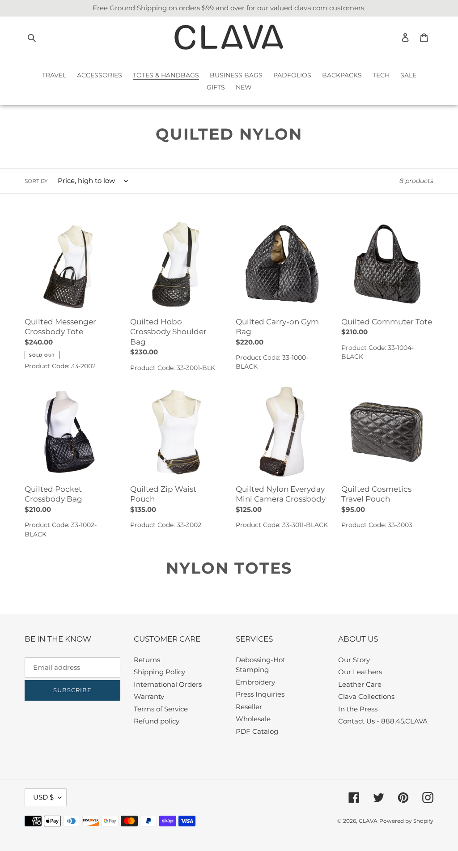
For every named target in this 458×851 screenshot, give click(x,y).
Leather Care (360, 684)
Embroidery (255, 682)
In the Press (357, 709)
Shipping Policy (159, 672)
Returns (147, 659)
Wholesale (253, 719)
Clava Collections (366, 696)
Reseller (249, 706)
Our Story (354, 659)
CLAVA (368, 820)
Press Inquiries (260, 694)
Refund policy (156, 721)
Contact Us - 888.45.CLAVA (383, 721)
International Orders (168, 684)
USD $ (43, 797)
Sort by (36, 181)
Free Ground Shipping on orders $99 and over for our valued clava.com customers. (229, 8)
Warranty (149, 696)
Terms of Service (161, 709)
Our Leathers (360, 672)
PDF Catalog (257, 731)
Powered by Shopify (406, 820)
